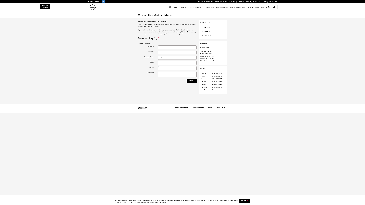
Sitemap (210, 107)
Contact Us (207, 36)
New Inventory (179, 7)
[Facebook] (103, 1)
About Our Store (247, 7)
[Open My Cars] (273, 7)
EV (186, 7)
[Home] (92, 7)
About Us (206, 27)
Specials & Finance (222, 7)
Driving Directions (261, 7)
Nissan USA (220, 107)
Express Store (209, 7)
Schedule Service (45, 6)
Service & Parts (235, 7)
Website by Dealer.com (142, 108)
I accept (243, 201)
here (164, 202)
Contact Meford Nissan (181, 107)
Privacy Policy (126, 202)
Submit (191, 81)
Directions (206, 32)
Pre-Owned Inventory (196, 7)
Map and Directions (198, 107)
